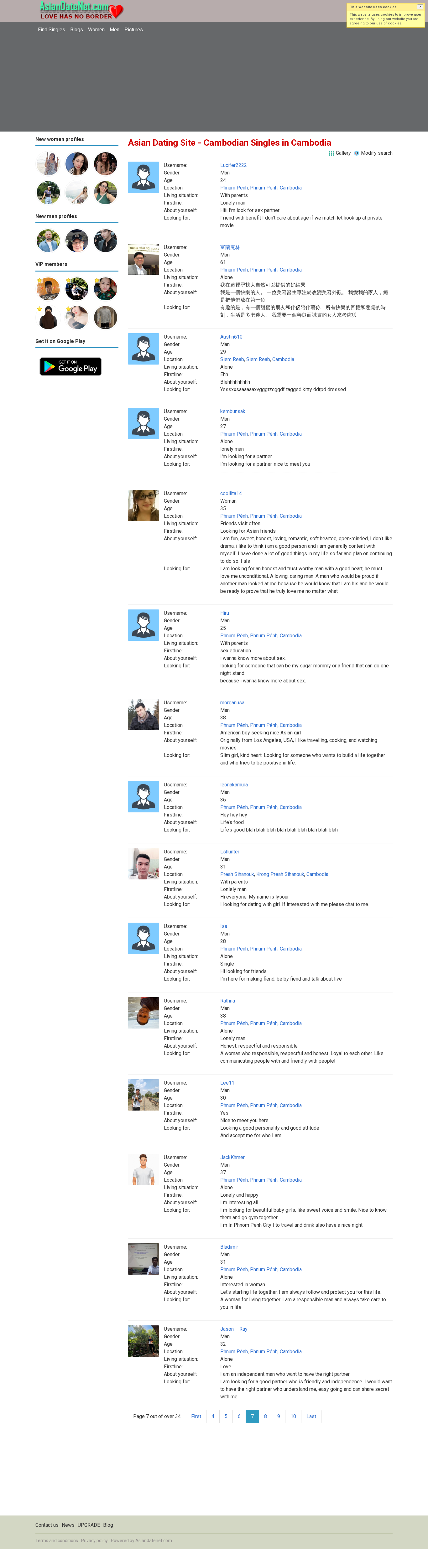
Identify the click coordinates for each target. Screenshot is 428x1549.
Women (96, 30)
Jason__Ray (234, 1329)
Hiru (224, 613)
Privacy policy (94, 1540)
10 (293, 1416)
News (68, 1525)
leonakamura (234, 785)
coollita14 (231, 493)
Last (311, 1416)
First (196, 1416)
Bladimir (229, 1247)
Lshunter (229, 852)
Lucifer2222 (233, 165)
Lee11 (227, 1083)
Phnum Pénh (234, 188)
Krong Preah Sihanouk (280, 874)
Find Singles (51, 30)
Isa (223, 926)
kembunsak (232, 411)
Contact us (47, 1525)
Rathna (227, 1001)
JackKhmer (232, 1157)
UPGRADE (89, 1525)
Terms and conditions (56, 1540)
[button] (420, 6)
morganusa (232, 703)
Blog (108, 1525)
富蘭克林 (230, 247)
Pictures (133, 30)
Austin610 (231, 337)
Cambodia (291, 188)
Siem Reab (232, 359)
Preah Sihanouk (237, 874)
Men (114, 30)
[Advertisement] (214, 83)
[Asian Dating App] (70, 357)
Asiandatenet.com (153, 1540)
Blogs (76, 30)
